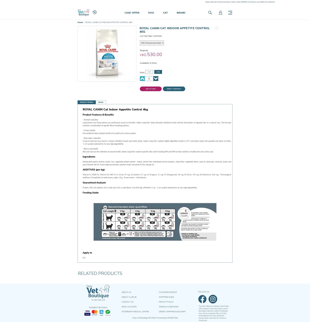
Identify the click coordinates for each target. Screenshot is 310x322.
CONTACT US (128, 302)
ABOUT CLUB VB (129, 297)
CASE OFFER (132, 12)
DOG (151, 12)
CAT (165, 12)
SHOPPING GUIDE (166, 297)
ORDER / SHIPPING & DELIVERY (172, 311)
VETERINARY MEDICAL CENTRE (135, 311)
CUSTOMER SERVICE (168, 292)
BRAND (181, 12)
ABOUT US (126, 292)
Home (80, 22)
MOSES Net (173, 318)
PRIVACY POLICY (166, 302)
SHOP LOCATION (129, 306)
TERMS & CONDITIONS (168, 306)
